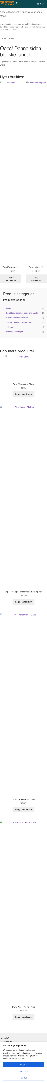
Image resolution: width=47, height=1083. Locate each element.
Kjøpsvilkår (5, 1038)
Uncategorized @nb (14, 331)
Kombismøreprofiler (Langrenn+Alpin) (22, 312)
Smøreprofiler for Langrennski (19, 322)
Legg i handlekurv (11, 279)
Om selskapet (6, 1041)
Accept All (23, 1064)
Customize (24, 1071)
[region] (23, 1062)
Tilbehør (9, 326)
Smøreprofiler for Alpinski (17, 317)
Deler (8, 308)
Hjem (4, 38)
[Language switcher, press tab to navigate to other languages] (21, 4)
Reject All (23, 1078)
